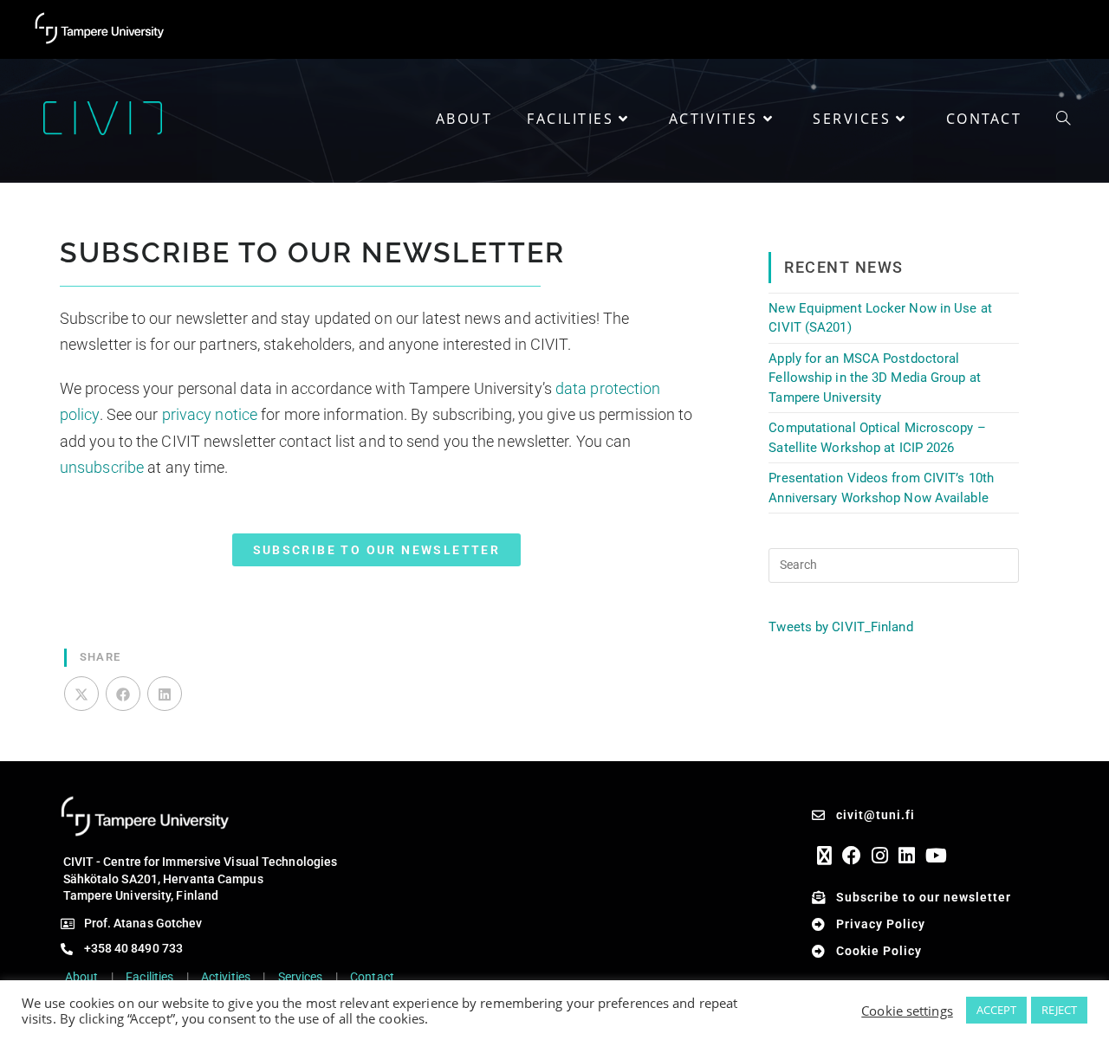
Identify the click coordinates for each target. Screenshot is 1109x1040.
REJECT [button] (1059, 1009)
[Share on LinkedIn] (164, 693)
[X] (824, 855)
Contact (372, 977)
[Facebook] (851, 855)
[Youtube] (936, 855)
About (82, 977)
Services (300, 977)
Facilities (149, 977)
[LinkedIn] (906, 855)
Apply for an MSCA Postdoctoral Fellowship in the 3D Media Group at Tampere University (875, 378)
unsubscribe (102, 467)
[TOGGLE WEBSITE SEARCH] (1063, 118)
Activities (225, 977)
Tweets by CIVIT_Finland (840, 627)
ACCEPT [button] (996, 1009)
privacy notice (209, 414)
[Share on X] (81, 693)
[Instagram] (880, 855)
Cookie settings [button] (907, 1010)
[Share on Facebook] (123, 693)
